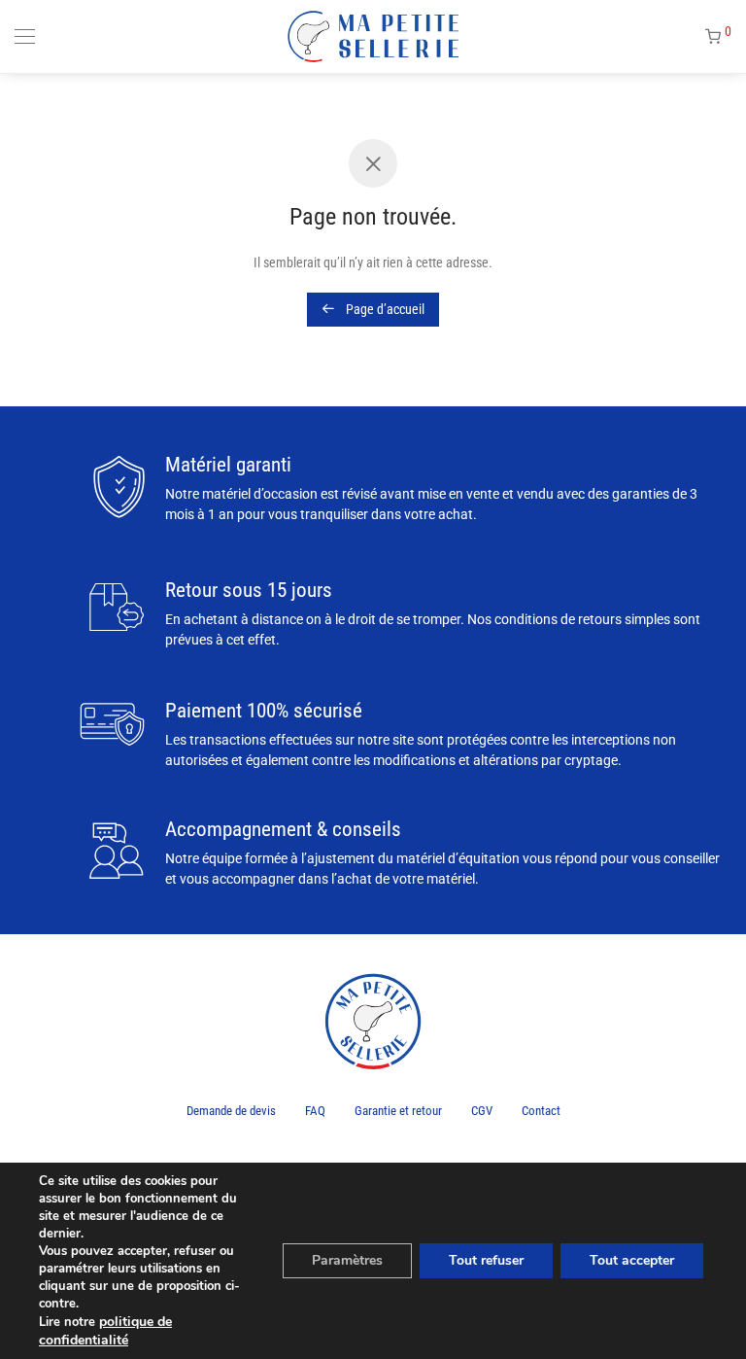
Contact (541, 1110)
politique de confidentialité (105, 1330)
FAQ (315, 1110)
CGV (481, 1110)
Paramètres (347, 1260)
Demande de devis (231, 1110)
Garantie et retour (398, 1110)
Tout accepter (632, 1260)
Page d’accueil (383, 309)
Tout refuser (486, 1260)
